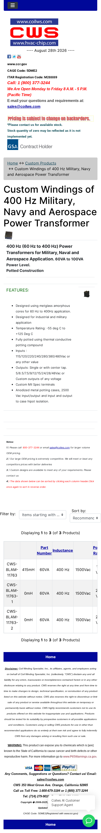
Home (12, 163)
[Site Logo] (50, 32)
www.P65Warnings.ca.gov (79, 756)
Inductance (63, 550)
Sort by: (79, 510)
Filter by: (8, 513)
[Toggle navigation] (13, 5)
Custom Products (40, 163)
